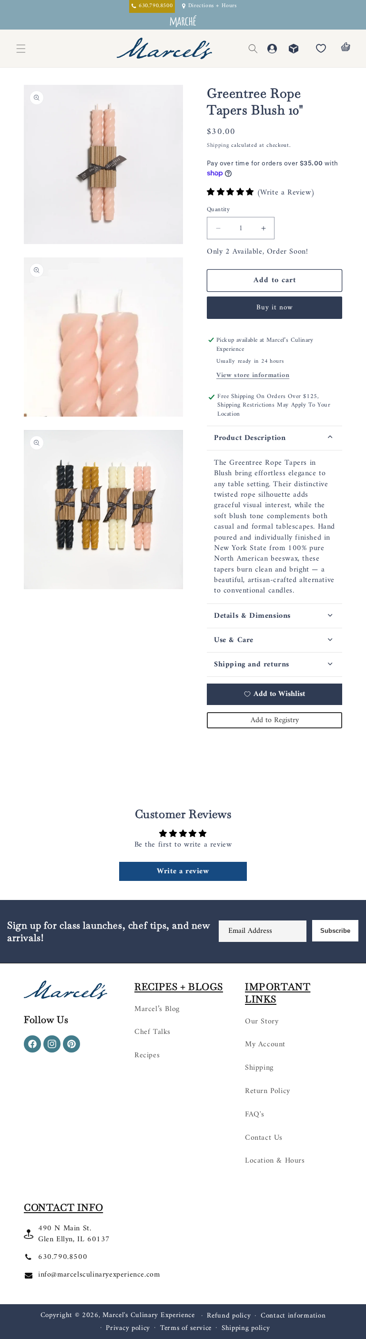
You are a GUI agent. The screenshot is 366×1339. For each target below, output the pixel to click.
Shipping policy (246, 1328)
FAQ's (254, 1114)
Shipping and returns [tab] (251, 664)
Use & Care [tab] (234, 640)
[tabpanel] (274, 526)
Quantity (218, 210)
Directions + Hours (212, 6)
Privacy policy (128, 1328)
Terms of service (186, 1328)
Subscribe (335, 930)
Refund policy (229, 1316)
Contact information (293, 1316)
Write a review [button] (183, 871)
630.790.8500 (62, 1257)
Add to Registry (275, 720)
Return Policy (267, 1091)
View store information (252, 375)
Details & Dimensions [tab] (252, 616)
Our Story (261, 1021)
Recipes (147, 1055)
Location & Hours (275, 1160)
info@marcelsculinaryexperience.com (99, 1274)
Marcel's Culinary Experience (148, 1315)
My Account (265, 1044)
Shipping (218, 146)
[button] (253, 48)
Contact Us (264, 1138)
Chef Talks (152, 1032)
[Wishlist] (320, 48)
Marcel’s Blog (157, 1009)
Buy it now (274, 307)
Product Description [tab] (249, 438)
